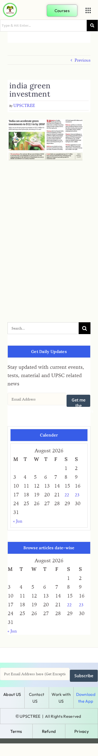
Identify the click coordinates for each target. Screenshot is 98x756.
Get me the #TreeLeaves (79, 402)
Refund (49, 731)
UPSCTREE (24, 105)
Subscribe (83, 676)
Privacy (81, 731)
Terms (16, 731)
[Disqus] (49, 228)
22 (67, 494)
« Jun (17, 521)
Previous (82, 60)
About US (12, 694)
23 (77, 494)
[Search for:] (43, 328)
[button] (88, 11)
